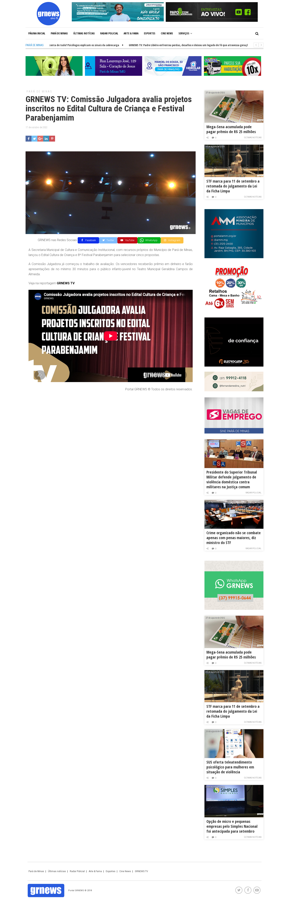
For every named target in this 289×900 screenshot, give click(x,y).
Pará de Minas (59, 33)
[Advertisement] (111, 423)
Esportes (149, 33)
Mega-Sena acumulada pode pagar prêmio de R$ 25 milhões (231, 129)
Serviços (184, 33)
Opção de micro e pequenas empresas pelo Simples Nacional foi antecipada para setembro (232, 826)
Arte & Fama (131, 33)
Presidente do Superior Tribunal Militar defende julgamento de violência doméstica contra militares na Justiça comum (231, 479)
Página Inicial (36, 33)
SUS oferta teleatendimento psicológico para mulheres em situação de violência (230, 767)
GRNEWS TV (141, 871)
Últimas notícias (84, 33)
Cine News (167, 33)
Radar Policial (109, 33)
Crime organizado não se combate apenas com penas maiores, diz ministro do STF (233, 537)
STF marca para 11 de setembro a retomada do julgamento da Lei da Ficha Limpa (233, 186)
